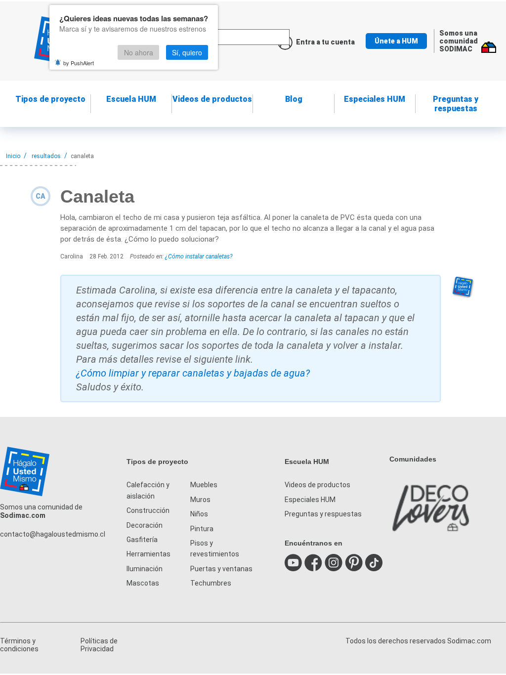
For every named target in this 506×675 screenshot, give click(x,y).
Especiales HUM (374, 99)
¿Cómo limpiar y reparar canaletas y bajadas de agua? (193, 373)
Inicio (13, 156)
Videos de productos (317, 485)
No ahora (138, 52)
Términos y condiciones (19, 645)
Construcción (147, 510)
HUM (131, 99)
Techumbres (210, 583)
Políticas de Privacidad (99, 645)
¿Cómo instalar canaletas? (199, 256)
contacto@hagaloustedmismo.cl (52, 534)
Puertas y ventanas (221, 569)
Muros (200, 500)
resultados (46, 156)
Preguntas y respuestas (455, 103)
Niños (199, 514)
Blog (293, 99)
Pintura (201, 529)
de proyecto (50, 99)
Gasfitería (142, 540)
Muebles (203, 485)
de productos (212, 99)
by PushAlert (78, 63)
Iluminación (144, 569)
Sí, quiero (187, 52)
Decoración (144, 525)
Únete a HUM (396, 41)
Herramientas (148, 554)
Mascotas (142, 583)
